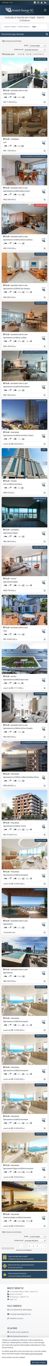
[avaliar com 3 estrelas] (8, 1248)
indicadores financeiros (19, 1336)
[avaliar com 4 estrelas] (10, 1248)
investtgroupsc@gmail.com (20, 1314)
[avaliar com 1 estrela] (3, 1248)
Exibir (26, 45)
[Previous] (5, 73)
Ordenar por (18, 49)
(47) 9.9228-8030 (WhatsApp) (21, 1310)
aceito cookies (40, 1362)
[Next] (43, 73)
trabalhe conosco (16, 1318)
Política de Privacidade (33, 1354)
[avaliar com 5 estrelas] (13, 1248)
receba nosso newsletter (19, 1332)
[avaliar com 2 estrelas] (5, 1248)
